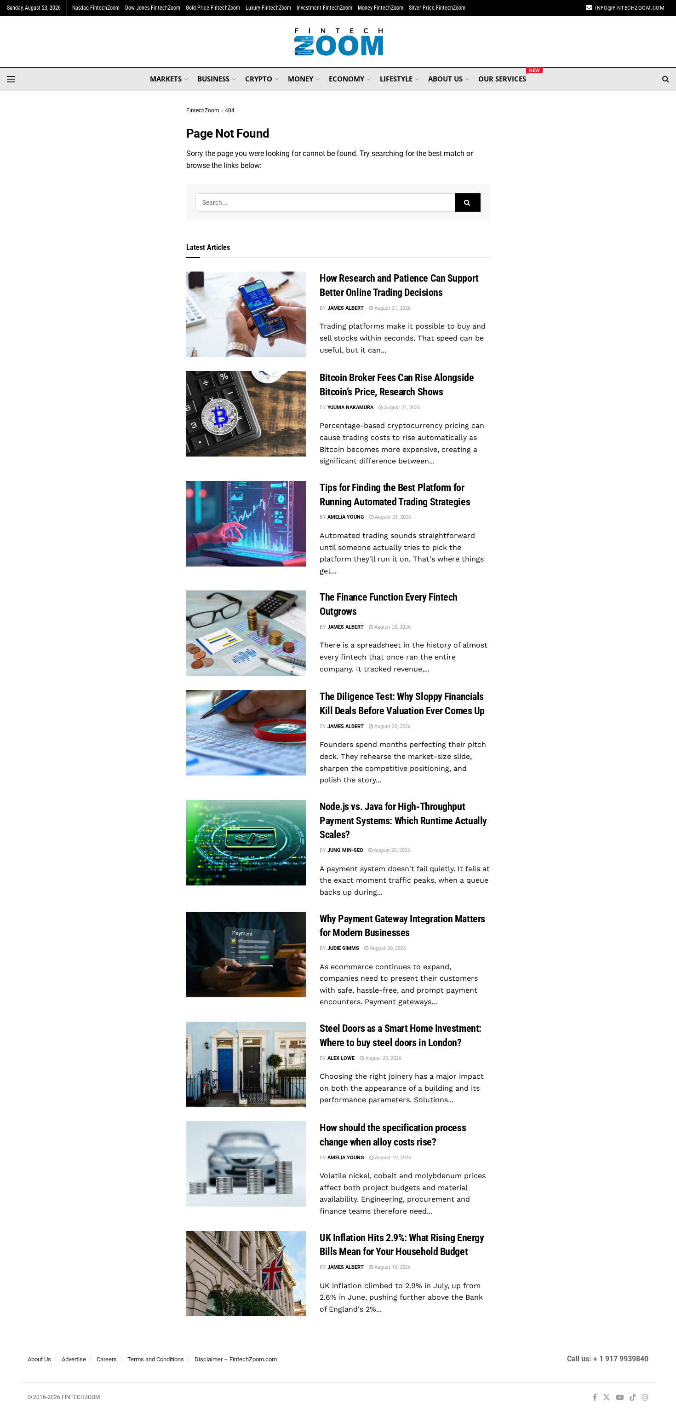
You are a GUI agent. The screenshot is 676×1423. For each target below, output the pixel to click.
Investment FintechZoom (324, 8)
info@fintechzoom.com (630, 8)
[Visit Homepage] (338, 41)
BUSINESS (213, 78)
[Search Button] (665, 79)
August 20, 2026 (392, 627)
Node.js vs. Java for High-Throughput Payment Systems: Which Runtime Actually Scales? (403, 821)
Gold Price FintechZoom (213, 8)
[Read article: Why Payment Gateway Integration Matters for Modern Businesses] (246, 955)
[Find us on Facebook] (595, 1398)
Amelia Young (345, 517)
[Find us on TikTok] (633, 1398)
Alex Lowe (341, 1058)
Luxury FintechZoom (268, 8)
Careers (107, 1359)
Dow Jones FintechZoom (152, 8)
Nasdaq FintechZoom (96, 8)
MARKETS (166, 78)
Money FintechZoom (380, 8)
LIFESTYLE (396, 78)
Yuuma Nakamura (350, 408)
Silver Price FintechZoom (437, 8)
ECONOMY (346, 78)
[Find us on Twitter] (606, 1398)
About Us (39, 1359)
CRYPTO (258, 78)
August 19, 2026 (392, 1158)
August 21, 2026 (392, 308)
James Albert (345, 308)
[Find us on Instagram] (645, 1398)
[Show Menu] (11, 79)
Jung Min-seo (345, 850)
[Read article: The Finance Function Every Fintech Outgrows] (246, 633)
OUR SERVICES (502, 77)
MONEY (300, 78)
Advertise (74, 1359)
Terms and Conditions (155, 1359)
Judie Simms (343, 948)
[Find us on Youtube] (620, 1398)
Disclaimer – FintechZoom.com (236, 1359)
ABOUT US (445, 78)
